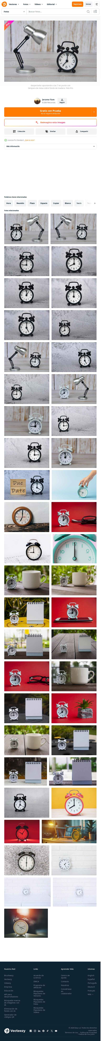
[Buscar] (88, 11)
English (89, 974)
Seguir (62, 102)
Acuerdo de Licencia (38, 975)
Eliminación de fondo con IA (10, 1008)
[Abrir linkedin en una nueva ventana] (39, 1030)
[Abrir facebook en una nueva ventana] (31, 1030)
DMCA (35, 980)
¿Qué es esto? (30, 140)
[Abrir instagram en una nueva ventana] (35, 1030)
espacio (44, 202)
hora (8, 202)
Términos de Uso (88, 1031)
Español (89, 978)
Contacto (63, 980)
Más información (13, 145)
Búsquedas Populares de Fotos (38, 1000)
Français (89, 989)
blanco (68, 202)
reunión (20, 202)
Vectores (13, 4)
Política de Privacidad (86, 1033)
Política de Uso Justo (85, 1034)
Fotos (25, 4)
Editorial (51, 4)
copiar (56, 202)
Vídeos (38, 4)
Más (87, 993)
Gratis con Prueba (50, 112)
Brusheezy (8, 974)
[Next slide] (90, 202)
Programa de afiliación (38, 985)
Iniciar (88, 4)
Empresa (8, 985)
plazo (32, 202)
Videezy (7, 981)
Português (90, 981)
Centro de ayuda (64, 975)
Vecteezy (8, 978)
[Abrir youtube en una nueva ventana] (56, 1030)
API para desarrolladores (11, 994)
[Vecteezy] (4, 4)
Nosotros (63, 984)
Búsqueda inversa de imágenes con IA (12, 1001)
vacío (79, 202)
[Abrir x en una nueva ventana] (52, 1030)
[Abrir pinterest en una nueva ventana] (43, 1030)
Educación (8, 989)
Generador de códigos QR (10, 1014)
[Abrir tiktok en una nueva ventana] (48, 1030)
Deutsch (89, 985)
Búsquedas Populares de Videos (38, 1008)
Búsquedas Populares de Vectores (38, 992)
